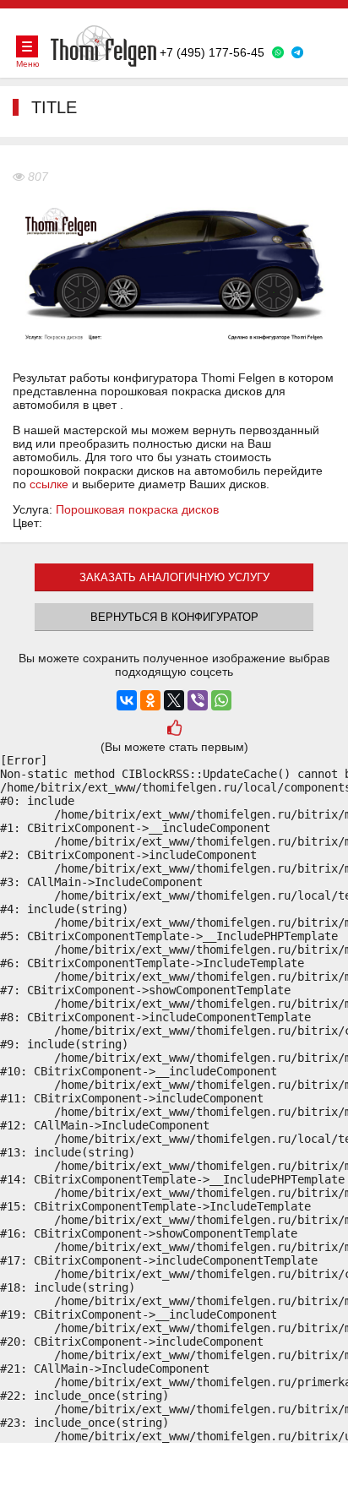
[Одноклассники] (150, 700)
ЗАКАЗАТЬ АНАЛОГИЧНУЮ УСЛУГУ (174, 577)
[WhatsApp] (221, 700)
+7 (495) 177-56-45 (212, 52)
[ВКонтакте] (127, 700)
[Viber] (198, 700)
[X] (174, 700)
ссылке (49, 484)
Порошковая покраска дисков (137, 509)
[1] (173, 729)
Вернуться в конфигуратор (174, 617)
